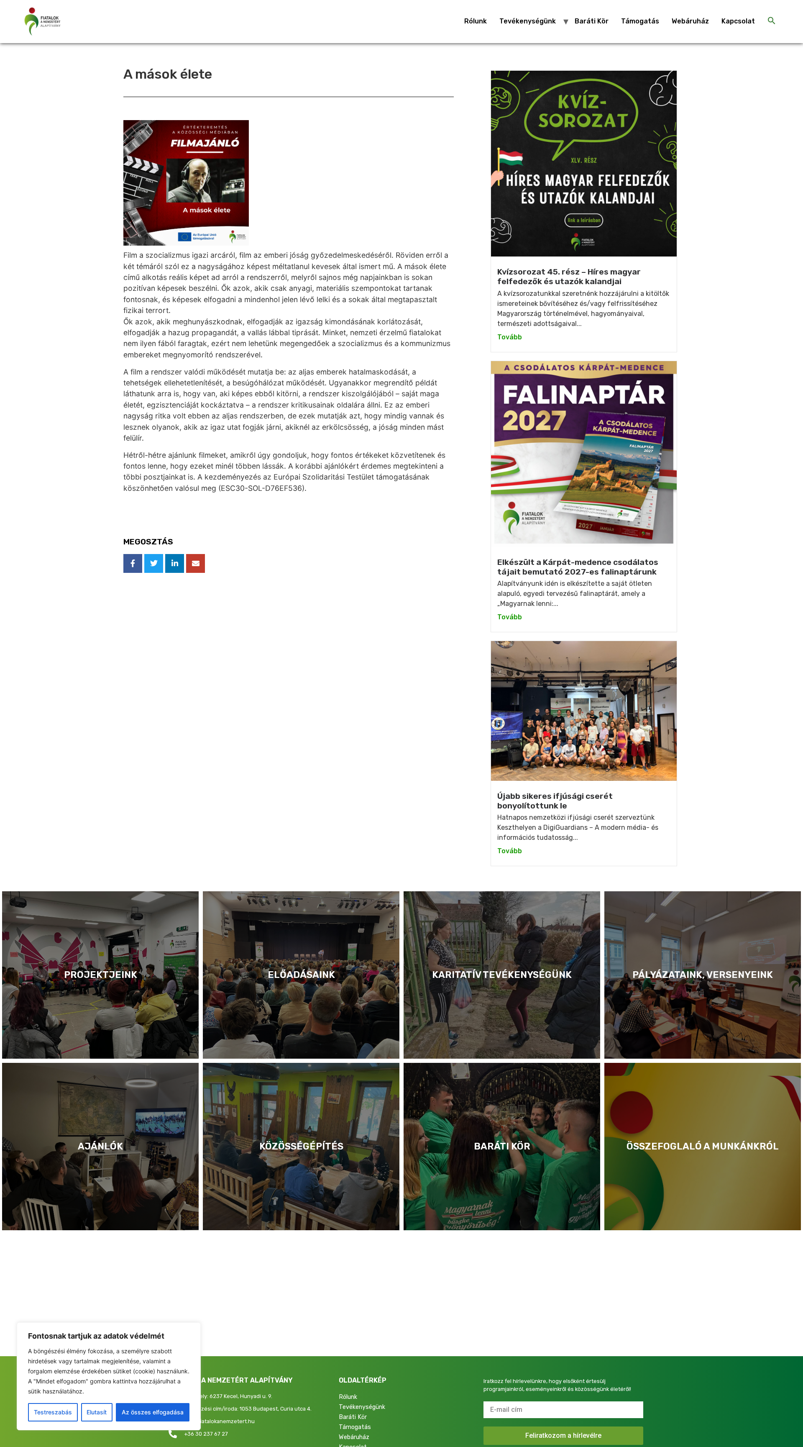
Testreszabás (53, 1412)
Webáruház (690, 21)
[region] (109, 1376)
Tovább (509, 337)
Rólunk (475, 21)
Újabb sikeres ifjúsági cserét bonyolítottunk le (555, 801)
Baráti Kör (592, 21)
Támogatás (640, 21)
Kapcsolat (738, 21)
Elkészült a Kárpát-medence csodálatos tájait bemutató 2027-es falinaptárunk (577, 567)
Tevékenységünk (527, 21)
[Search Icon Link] (771, 21)
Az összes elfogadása (153, 1412)
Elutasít (97, 1412)
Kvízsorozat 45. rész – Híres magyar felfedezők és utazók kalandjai (569, 276)
